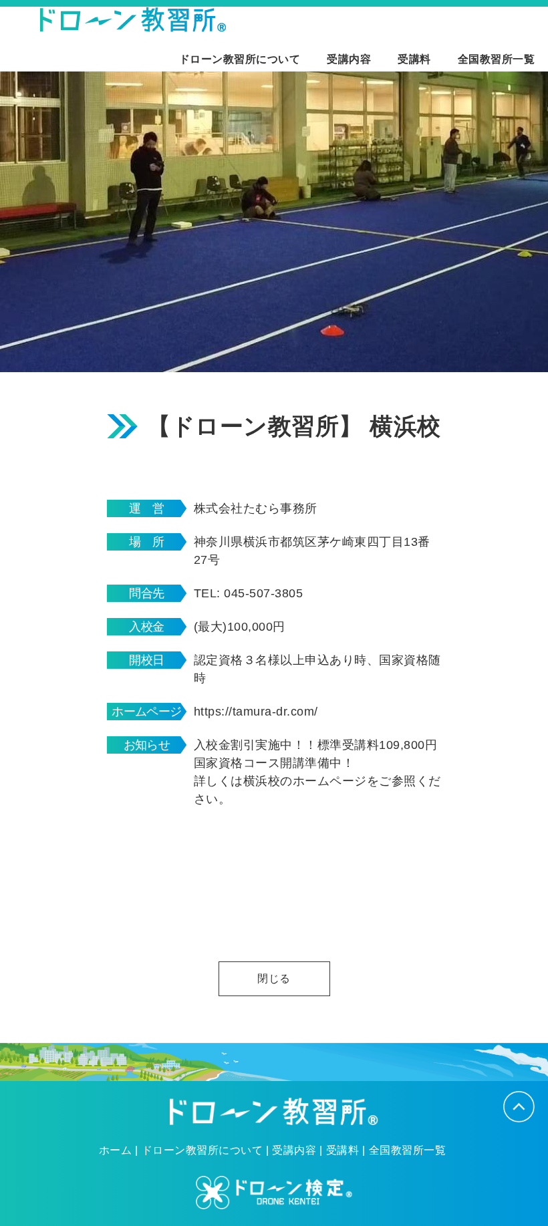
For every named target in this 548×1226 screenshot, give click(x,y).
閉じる (273, 978)
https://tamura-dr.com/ (256, 711)
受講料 (414, 59)
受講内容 (349, 59)
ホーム (115, 1150)
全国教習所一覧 (496, 59)
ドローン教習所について (239, 59)
